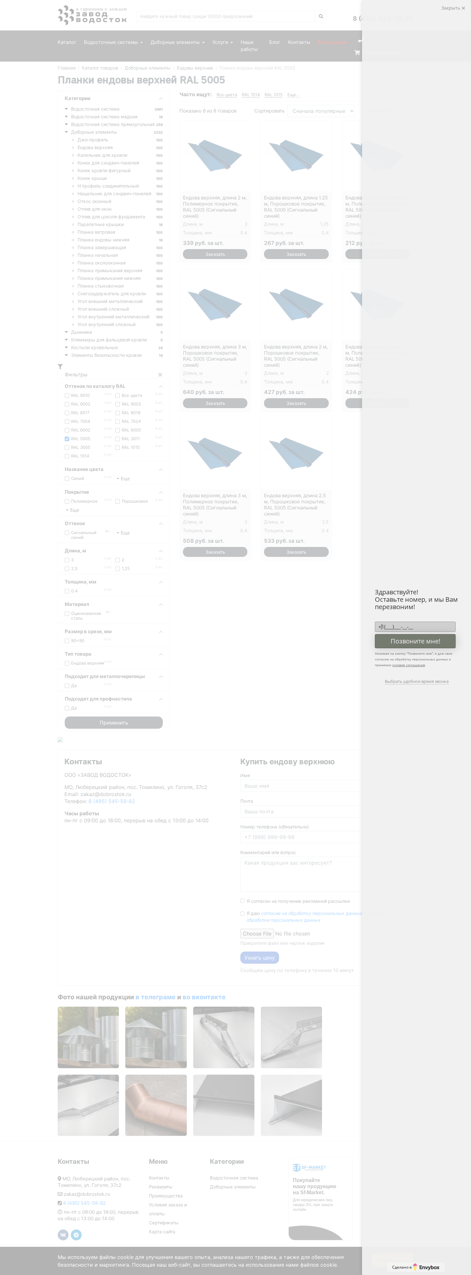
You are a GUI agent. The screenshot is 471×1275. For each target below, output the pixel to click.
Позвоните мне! (415, 641)
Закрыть (451, 8)
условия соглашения (408, 665)
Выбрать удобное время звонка (417, 681)
